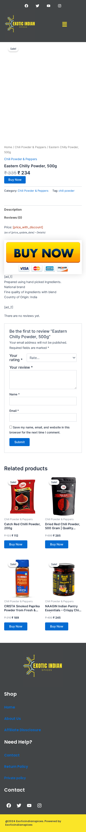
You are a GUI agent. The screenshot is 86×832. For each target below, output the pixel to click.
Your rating (16, 358)
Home (8, 147)
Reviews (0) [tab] (13, 217)
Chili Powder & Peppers (30, 147)
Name (14, 394)
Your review (21, 367)
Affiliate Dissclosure (22, 729)
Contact (12, 755)
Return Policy (16, 766)
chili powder (67, 190)
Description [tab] (13, 209)
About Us (12, 718)
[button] (64, 24)
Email (14, 410)
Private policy (15, 778)
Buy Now (15, 180)
